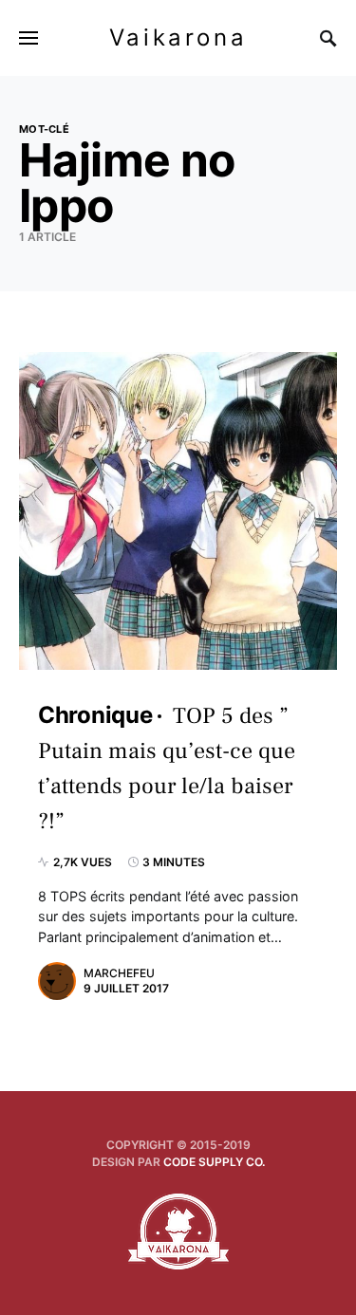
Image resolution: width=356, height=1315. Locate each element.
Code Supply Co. (214, 1162)
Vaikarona (178, 37)
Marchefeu (119, 973)
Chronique (95, 715)
